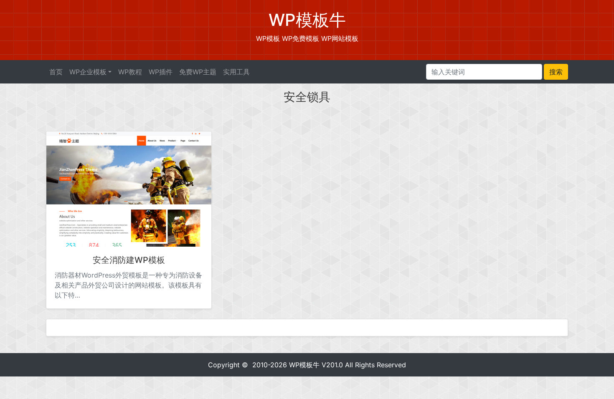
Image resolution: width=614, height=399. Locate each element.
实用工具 (236, 72)
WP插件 (161, 72)
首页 (56, 72)
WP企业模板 (88, 72)
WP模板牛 (304, 365)
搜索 (556, 72)
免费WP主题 (197, 72)
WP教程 (130, 72)
